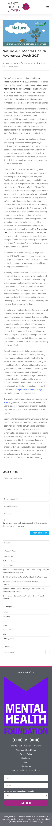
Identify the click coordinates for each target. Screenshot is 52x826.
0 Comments (12, 67)
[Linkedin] (20, 740)
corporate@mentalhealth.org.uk (30, 389)
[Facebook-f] (15, 740)
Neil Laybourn (12, 63)
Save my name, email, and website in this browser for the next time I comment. (25, 524)
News (43, 63)
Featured (6, 617)
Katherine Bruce (9, 561)
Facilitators (7, 612)
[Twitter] (26, 740)
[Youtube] (32, 740)
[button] (48, 7)
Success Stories (9, 630)
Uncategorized (8, 639)
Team (5, 634)
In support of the (26, 672)
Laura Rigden (8, 556)
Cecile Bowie (8, 565)
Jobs (4, 621)
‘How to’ (7, 402)
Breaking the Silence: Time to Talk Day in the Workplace (25, 577)
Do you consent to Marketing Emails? (19, 791)
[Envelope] (37, 740)
